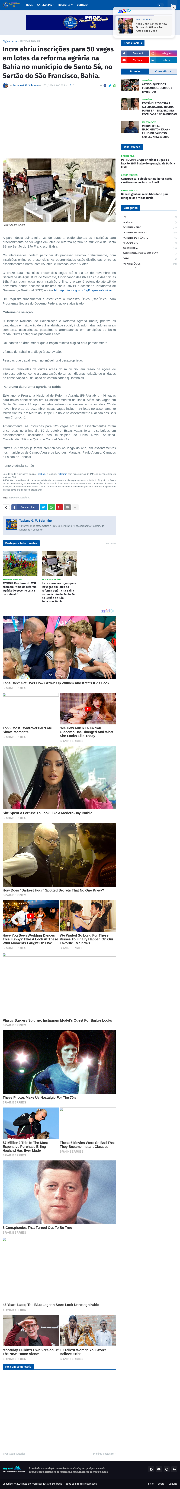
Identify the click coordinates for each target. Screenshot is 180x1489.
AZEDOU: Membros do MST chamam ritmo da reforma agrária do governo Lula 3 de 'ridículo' (20, 589)
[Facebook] (105, 85)
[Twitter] (109, 85)
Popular (135, 71)
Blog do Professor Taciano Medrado (42, 1483)
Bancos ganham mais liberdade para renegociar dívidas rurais (145, 196)
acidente (150, 222)
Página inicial (10, 41)
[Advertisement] (59, 121)
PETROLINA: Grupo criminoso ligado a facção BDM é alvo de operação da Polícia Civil (148, 163)
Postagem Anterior (14, 1453)
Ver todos (111, 543)
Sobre (161, 1483)
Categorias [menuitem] (44, 4)
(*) (150, 216)
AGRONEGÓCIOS (150, 263)
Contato (173, 1483)
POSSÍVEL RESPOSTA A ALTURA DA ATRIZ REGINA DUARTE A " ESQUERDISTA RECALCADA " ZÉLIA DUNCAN (159, 109)
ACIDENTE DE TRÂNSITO (150, 237)
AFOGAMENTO (150, 242)
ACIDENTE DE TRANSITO (150, 232)
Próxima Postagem (103, 1453)
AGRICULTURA (150, 248)
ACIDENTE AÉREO (150, 227)
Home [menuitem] (29, 4)
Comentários (163, 71)
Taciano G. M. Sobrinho (35, 521)
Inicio (150, 1483)
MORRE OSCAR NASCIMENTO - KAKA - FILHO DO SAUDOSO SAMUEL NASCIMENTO (156, 131)
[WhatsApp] (114, 85)
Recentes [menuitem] (64, 4)
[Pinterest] (59, 507)
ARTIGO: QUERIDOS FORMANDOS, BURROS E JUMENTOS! (157, 88)
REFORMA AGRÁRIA (30, 41)
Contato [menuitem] (82, 4)
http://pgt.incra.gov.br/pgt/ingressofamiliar (83, 290)
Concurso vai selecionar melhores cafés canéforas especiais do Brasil (146, 180)
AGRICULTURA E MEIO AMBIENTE (150, 253)
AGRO (150, 258)
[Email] (67, 507)
